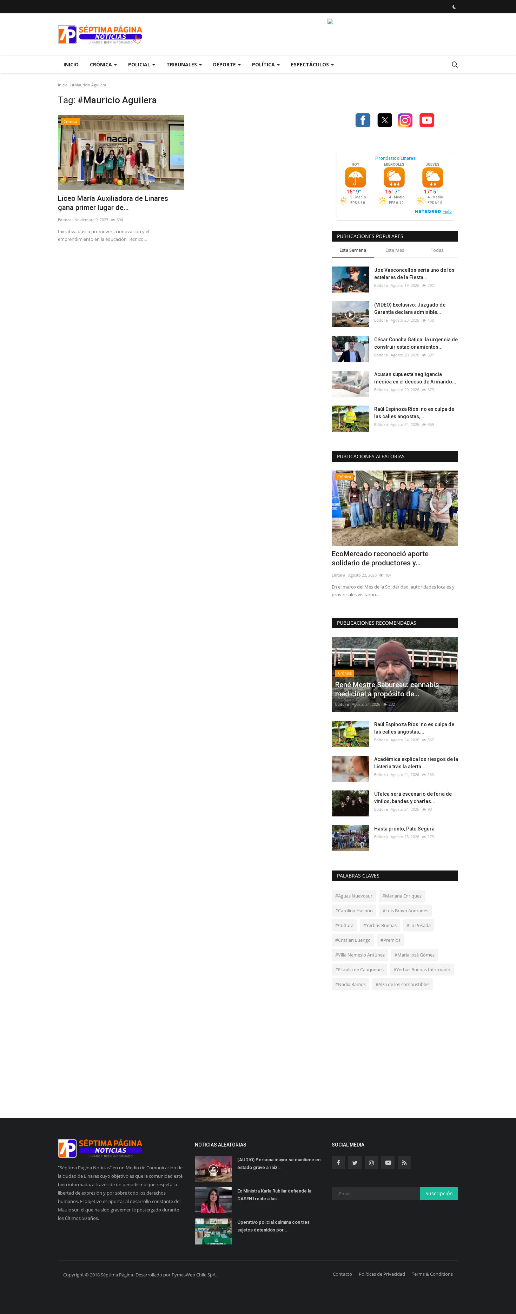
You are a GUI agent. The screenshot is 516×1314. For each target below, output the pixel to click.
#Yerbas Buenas (380, 925)
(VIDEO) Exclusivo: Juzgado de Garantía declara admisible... (409, 308)
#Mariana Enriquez (402, 896)
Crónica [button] (101, 64)
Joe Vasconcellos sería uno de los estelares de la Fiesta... (414, 273)
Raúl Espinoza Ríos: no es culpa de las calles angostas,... (414, 412)
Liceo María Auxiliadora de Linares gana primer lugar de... (113, 203)
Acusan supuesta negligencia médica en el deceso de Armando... (415, 378)
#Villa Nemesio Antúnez (360, 955)
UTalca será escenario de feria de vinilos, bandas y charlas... (413, 797)
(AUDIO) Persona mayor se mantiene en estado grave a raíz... (278, 1163)
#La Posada (418, 925)
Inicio (71, 64)
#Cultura (344, 925)
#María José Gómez (415, 955)
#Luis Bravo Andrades (405, 910)
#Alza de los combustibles (402, 984)
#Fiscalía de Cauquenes (359, 969)
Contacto (342, 1274)
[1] (454, 6)
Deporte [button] (225, 64)
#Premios (391, 940)
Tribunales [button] (182, 64)
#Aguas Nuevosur (353, 896)
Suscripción (439, 1193)
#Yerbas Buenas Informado (421, 969)
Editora (65, 219)
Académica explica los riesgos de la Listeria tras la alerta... (416, 762)
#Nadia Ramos (350, 984)
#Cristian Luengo (353, 940)
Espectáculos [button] (310, 64)
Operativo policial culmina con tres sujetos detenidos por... (273, 1226)
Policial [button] (140, 64)
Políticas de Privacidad (382, 1274)
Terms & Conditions (432, 1274)
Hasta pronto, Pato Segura (404, 829)
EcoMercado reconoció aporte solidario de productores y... (380, 558)
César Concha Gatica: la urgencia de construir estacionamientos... (416, 343)
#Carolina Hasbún (354, 910)
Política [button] (264, 64)
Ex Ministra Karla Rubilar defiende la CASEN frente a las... (274, 1194)
